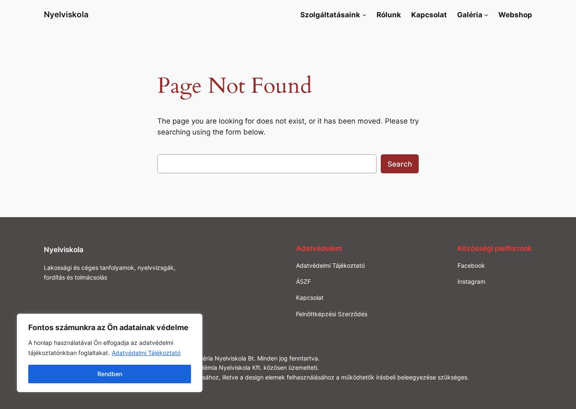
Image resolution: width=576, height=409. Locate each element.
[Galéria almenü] (486, 15)
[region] (109, 353)
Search (400, 164)
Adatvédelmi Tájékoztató (146, 352)
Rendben (109, 373)
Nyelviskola (66, 14)
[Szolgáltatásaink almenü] (364, 15)
